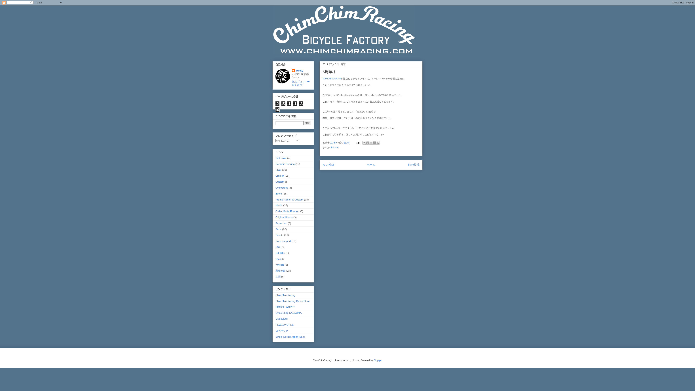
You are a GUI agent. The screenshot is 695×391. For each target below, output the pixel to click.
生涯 (278, 276)
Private (334, 147)
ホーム (371, 164)
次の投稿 (328, 164)
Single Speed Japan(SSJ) (290, 336)
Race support (283, 241)
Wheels (279, 264)
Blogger (378, 360)
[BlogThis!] (367, 143)
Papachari (281, 223)
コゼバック (281, 330)
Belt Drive (281, 158)
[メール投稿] (357, 142)
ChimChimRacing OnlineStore (292, 301)
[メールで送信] (364, 143)
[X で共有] (371, 143)
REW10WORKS (284, 324)
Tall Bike (280, 252)
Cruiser (279, 175)
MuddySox (281, 318)
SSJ (277, 247)
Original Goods (284, 217)
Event (278, 193)
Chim (278, 169)
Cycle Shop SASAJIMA (288, 312)
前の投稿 (414, 164)
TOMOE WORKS (332, 78)
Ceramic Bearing (285, 163)
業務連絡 (280, 270)
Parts (278, 229)
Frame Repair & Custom (289, 199)
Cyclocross (281, 187)
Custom (279, 181)
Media (279, 205)
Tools (278, 258)
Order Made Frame (286, 211)
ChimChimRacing (285, 295)
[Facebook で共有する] (374, 143)
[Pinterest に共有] (378, 143)
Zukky (299, 70)
